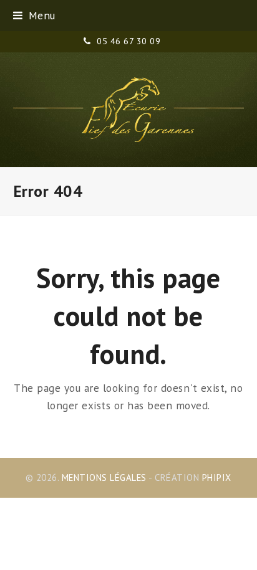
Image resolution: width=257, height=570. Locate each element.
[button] (34, 15)
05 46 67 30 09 (128, 41)
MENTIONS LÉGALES (104, 477)
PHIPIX (216, 477)
